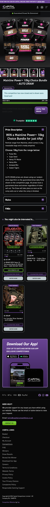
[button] (1, 72)
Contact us (9, 423)
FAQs (7, 208)
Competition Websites (8, 502)
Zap (18, 502)
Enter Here (37, 1)
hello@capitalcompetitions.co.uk (20, 418)
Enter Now (13, 278)
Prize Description (13, 129)
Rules (8, 199)
